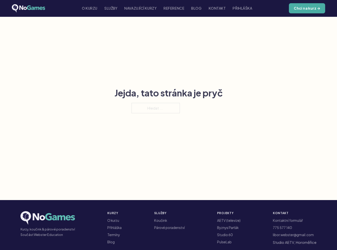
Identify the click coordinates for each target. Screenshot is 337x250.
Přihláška (242, 8)
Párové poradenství (169, 228)
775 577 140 (282, 228)
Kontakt (217, 8)
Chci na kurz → (307, 8)
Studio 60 (225, 235)
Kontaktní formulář (288, 220)
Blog (196, 8)
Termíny (113, 235)
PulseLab (224, 242)
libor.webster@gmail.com (293, 235)
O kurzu (89, 8)
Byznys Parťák (228, 228)
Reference (174, 8)
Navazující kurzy (140, 8)
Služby (110, 8)
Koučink (160, 220)
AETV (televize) (229, 220)
